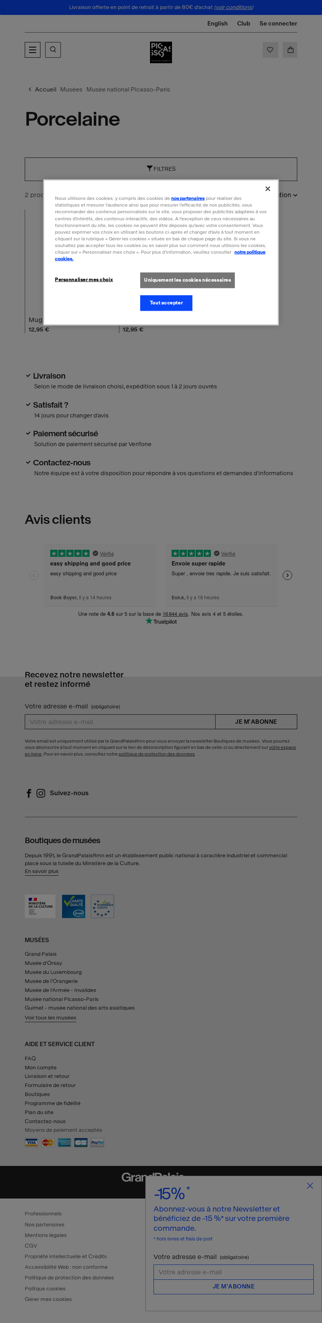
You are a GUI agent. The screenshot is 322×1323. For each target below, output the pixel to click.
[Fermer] (267, 189)
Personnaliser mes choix (84, 279)
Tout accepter (166, 302)
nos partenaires (188, 198)
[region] (161, 252)
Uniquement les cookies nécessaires (187, 280)
